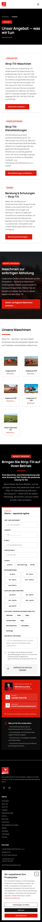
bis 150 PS (12, 595)
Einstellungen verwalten (21, 905)
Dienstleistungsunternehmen (21, 565)
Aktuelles (5, 831)
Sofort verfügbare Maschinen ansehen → (19, 304)
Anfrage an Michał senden (22, 668)
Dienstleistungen (7, 813)
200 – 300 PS (12, 600)
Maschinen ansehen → (17, 106)
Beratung (5, 819)
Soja (22, 620)
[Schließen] (36, 874)
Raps (27, 615)
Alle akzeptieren (21, 915)
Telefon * (7, 530)
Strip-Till (4, 807)
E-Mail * (7, 540)
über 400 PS (12, 606)
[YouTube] (9, 788)
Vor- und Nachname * (12, 520)
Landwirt (9, 565)
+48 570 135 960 (7, 861)
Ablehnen (21, 910)
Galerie (4, 828)
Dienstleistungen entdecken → (21, 173)
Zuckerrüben (11, 620)
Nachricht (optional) (12, 636)
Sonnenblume (11, 626)
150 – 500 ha (12, 580)
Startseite (5, 17)
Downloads (5, 834)
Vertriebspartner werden (10, 825)
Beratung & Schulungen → (19, 237)
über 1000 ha (12, 585)
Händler (32, 565)
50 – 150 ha (29, 574)
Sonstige (9, 631)
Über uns (5, 804)
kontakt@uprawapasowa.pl (11, 865)
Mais (19, 615)
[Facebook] (4, 788)
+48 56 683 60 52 (8, 859)
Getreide (9, 615)
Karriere (4, 837)
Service (4, 816)
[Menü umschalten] (38, 4)
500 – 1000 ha (29, 580)
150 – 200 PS (29, 595)
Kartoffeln (25, 626)
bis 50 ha (12, 574)
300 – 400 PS (30, 600)
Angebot (5, 810)
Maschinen (5, 822)
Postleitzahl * (9, 550)
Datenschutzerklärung (12, 898)
